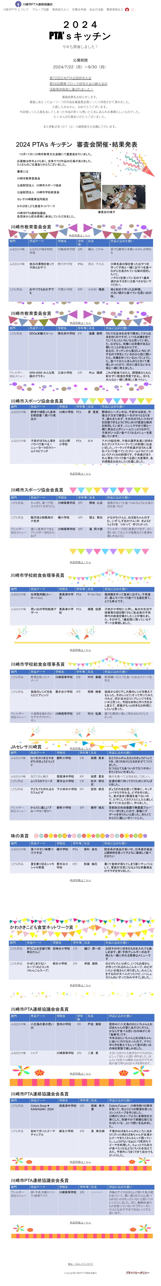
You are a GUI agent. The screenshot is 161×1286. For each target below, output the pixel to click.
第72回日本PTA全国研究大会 (70, 78)
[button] (41, 9)
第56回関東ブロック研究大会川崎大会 (77, 83)
